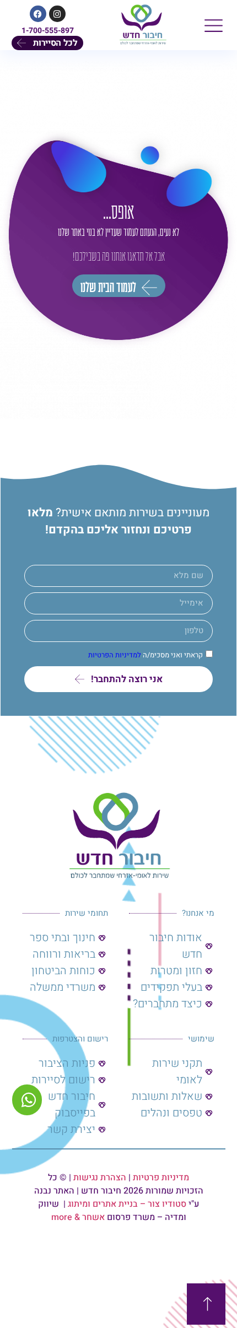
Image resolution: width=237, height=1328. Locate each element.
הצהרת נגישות (99, 1177)
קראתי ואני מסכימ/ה (145, 655)
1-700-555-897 (47, 30)
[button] (213, 25)
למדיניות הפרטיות (114, 655)
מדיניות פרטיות (161, 1177)
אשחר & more (78, 1217)
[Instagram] (57, 14)
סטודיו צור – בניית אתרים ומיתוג (127, 1204)
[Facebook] (38, 14)
